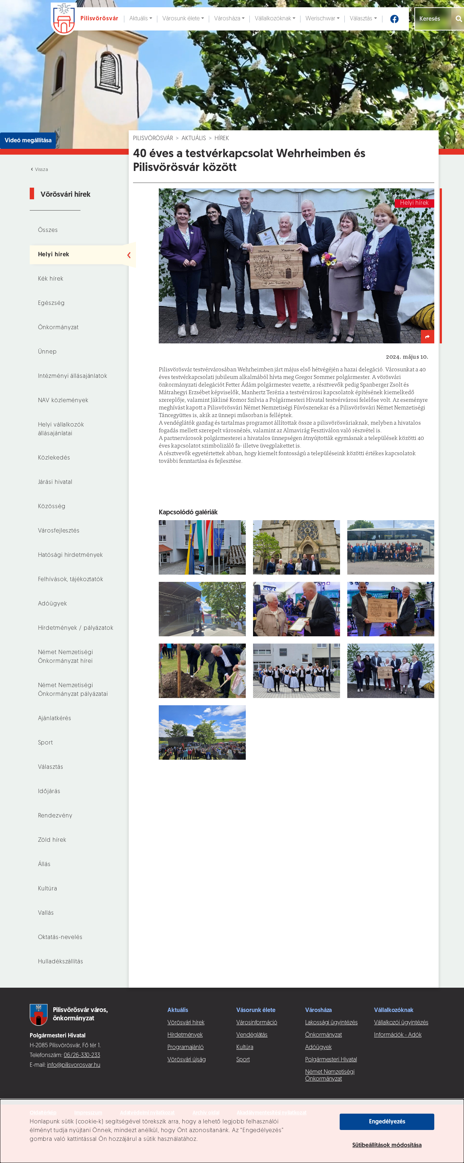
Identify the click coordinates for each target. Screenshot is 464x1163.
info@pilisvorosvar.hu (73, 1065)
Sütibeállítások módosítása (387, 1145)
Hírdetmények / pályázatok (75, 628)
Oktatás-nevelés (60, 937)
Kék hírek (50, 279)
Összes (48, 230)
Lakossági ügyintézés (331, 1023)
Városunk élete (181, 19)
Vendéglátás (252, 1035)
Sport (45, 743)
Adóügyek (52, 604)
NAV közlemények (63, 401)
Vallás (46, 913)
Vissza (41, 170)
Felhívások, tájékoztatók (70, 580)
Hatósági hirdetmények (70, 555)
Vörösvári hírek (185, 1023)
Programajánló (185, 1047)
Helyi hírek (54, 255)
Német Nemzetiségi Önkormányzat (330, 1075)
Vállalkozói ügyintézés (401, 1023)
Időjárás (49, 792)
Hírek (222, 139)
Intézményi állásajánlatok (72, 376)
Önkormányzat (58, 328)
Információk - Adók (398, 1035)
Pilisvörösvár (153, 139)
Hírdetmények (185, 1035)
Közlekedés (54, 458)
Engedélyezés (387, 1122)
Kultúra (47, 889)
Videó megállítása (28, 141)
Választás (361, 19)
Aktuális (138, 19)
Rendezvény (55, 816)
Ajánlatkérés (55, 719)
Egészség (51, 303)
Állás (44, 865)
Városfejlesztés (59, 531)
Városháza (227, 19)
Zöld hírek (52, 840)
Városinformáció (256, 1023)
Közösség (52, 507)
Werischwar (320, 19)
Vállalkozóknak (273, 19)
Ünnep (47, 352)
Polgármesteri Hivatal (331, 1060)
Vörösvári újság (186, 1060)
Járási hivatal (55, 482)
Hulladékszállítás (60, 962)
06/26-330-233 (82, 1055)
